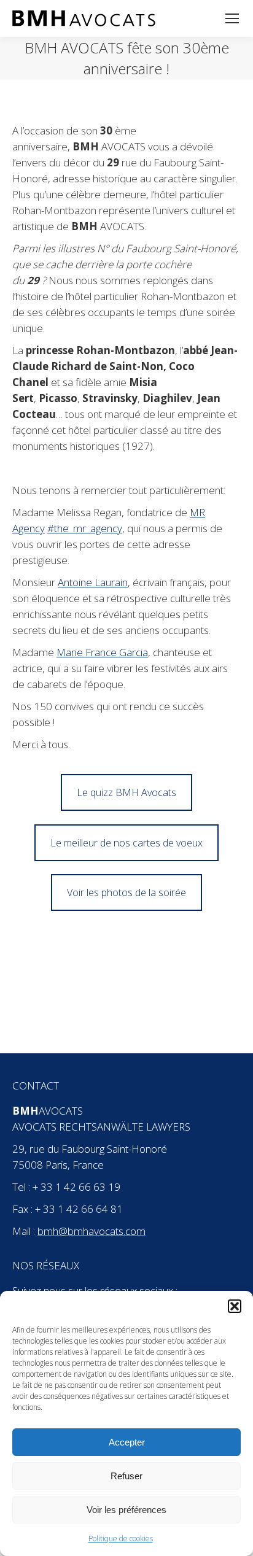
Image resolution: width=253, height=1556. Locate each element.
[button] (234, 1306)
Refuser (126, 1476)
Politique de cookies (120, 1538)
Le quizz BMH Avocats (126, 792)
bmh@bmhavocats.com (91, 1231)
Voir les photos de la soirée (126, 892)
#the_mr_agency (84, 528)
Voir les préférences (126, 1509)
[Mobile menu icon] (232, 18)
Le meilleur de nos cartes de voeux (126, 843)
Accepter (127, 1442)
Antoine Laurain (93, 582)
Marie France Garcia (102, 652)
